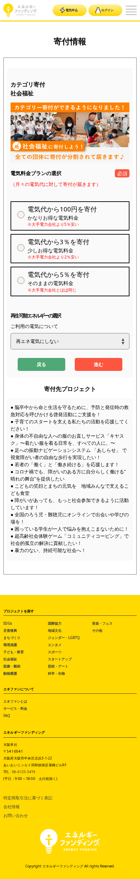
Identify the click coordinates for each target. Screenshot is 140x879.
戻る (41, 364)
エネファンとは (15, 701)
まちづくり (11, 637)
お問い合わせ (15, 815)
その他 (97, 630)
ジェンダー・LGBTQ (64, 637)
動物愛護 (10, 673)
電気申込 (72, 10)
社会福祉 (10, 659)
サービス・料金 (15, 708)
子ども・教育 (13, 651)
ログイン (107, 10)
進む (98, 364)
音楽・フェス (102, 623)
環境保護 (10, 644)
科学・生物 (56, 673)
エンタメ (55, 644)
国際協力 (55, 623)
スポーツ (55, 651)
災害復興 (10, 630)
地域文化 (55, 630)
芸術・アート (58, 666)
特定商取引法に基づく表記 (27, 797)
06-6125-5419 (23, 771)
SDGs (7, 623)
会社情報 (11, 806)
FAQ (6, 715)
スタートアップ (60, 659)
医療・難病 (11, 666)
